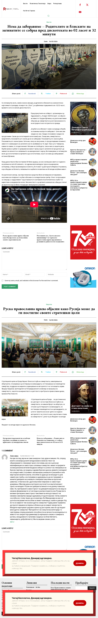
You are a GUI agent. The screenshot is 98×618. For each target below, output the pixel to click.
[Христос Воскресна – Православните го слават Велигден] (92, 152)
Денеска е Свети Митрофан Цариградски (82, 128)
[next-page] (92, 106)
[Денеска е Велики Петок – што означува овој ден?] (92, 172)
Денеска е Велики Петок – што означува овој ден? (78, 172)
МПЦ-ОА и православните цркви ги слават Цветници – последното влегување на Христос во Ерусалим (78, 185)
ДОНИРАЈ (80, 603)
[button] (48, 15)
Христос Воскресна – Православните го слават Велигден (78, 151)
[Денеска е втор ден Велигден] (92, 141)
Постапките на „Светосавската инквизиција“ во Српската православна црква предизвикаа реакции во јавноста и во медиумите (50, 239)
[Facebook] (80, 5)
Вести (49, 22)
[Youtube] (80, 12)
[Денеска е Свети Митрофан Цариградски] (83, 118)
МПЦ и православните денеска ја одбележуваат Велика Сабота (78, 162)
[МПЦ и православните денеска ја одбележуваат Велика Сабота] (92, 162)
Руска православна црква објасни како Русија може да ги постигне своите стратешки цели (16, 238)
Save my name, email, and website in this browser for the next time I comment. (31, 280)
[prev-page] (88, 106)
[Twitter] (87, 5)
